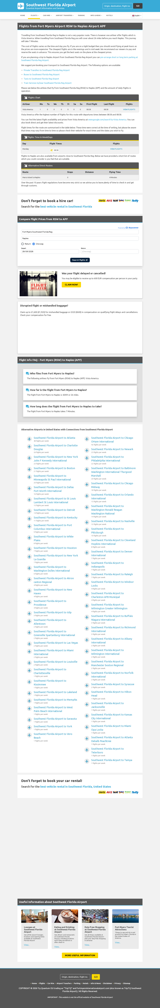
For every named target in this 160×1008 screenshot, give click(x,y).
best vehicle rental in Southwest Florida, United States (75, 786)
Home (22, 15)
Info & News (95, 15)
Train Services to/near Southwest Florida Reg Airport (48, 83)
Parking (81, 15)
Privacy (117, 983)
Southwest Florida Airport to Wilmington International (107, 653)
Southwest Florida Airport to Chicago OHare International (112, 441)
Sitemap (126, 983)
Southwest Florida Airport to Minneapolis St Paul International (52, 479)
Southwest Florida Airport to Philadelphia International (107, 460)
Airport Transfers (64, 15)
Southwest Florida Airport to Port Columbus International (53, 528)
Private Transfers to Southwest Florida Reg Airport (47, 70)
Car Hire (46, 15)
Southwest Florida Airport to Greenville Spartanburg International (54, 634)
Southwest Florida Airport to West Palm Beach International (53, 710)
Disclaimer (107, 983)
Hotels (109, 15)
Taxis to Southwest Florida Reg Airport (41, 79)
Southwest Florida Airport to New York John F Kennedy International (56, 460)
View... (26, 945)
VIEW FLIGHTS (129, 109)
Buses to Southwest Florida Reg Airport (42, 74)
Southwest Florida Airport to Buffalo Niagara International (112, 619)
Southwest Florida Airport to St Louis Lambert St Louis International (55, 501)
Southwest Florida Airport (51, 5)
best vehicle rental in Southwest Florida (66, 206)
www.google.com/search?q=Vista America (107, 119)
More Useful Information (80, 955)
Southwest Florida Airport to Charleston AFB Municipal (107, 596)
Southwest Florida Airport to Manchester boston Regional (107, 664)
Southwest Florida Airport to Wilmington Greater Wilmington (109, 608)
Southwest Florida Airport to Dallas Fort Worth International (54, 490)
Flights (34, 15)
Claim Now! (71, 284)
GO (137, 6)
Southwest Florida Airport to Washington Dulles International (52, 570)
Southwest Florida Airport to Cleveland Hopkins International (113, 543)
